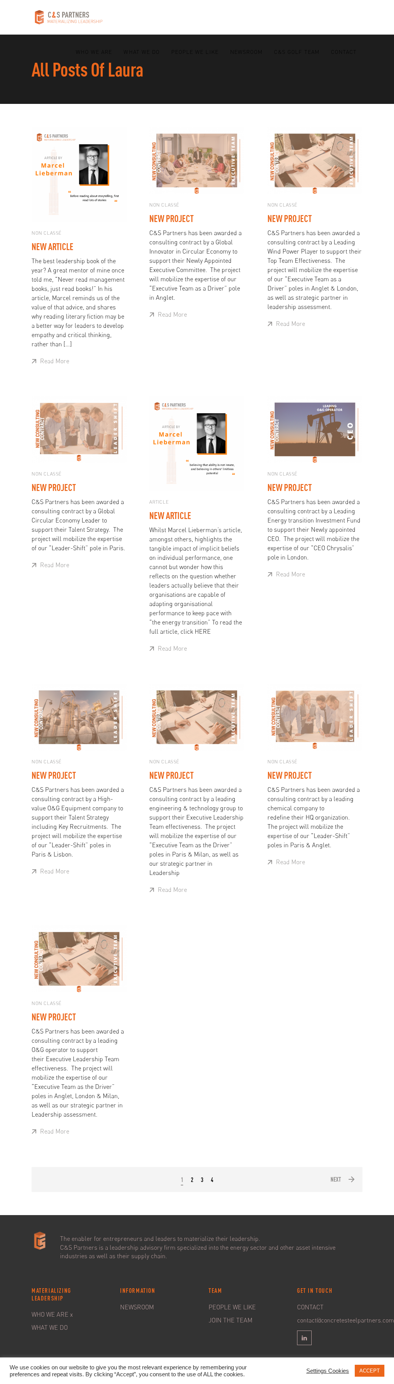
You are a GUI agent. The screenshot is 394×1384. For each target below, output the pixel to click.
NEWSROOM (246, 51)
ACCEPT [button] (369, 1371)
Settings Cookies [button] (327, 1371)
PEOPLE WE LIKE (195, 51)
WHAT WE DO (142, 51)
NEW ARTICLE (52, 246)
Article (159, 502)
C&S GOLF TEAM (296, 51)
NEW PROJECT (171, 219)
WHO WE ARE (94, 51)
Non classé (47, 233)
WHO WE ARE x (52, 1314)
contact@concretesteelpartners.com (345, 1320)
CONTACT (344, 51)
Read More (53, 361)
